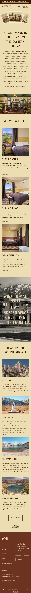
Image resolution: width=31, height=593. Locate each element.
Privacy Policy (7, 563)
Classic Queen (11, 159)
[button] (19, 6)
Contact (5, 549)
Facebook (4, 570)
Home (3, 544)
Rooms (4, 558)
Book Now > (5, 174)
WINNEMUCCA (10, 255)
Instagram (5, 568)
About (4, 554)
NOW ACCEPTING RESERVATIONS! (15, 2)
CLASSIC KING (10, 208)
